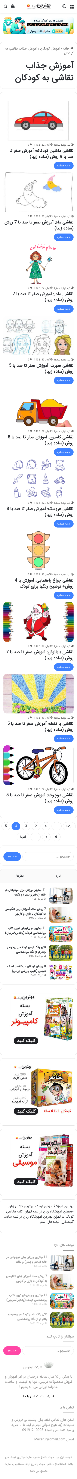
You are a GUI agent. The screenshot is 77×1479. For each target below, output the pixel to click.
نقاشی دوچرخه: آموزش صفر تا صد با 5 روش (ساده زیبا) (40, 798)
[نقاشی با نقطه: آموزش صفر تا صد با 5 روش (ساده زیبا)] (38, 693)
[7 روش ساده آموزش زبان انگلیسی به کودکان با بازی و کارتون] (61, 915)
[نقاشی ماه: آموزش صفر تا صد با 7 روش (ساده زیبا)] (38, 192)
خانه (66, 48)
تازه (58, 875)
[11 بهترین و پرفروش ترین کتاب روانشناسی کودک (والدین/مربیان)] (61, 934)
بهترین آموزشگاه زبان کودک (54, 1206)
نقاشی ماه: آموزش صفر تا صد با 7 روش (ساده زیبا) (39, 225)
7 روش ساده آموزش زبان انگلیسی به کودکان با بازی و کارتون (25, 911)
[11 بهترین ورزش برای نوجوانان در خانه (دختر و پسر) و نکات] (61, 896)
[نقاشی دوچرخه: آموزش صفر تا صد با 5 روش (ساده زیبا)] (38, 765)
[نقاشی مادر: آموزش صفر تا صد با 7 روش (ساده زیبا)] (38, 264)
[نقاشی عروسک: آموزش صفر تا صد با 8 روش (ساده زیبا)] (38, 479)
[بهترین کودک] (38, 6)
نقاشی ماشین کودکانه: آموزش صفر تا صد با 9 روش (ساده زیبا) (41, 153)
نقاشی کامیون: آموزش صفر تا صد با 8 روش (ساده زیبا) (41, 440)
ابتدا (69, 826)
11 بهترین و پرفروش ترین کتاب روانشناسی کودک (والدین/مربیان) (25, 930)
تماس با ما (30, 1396)
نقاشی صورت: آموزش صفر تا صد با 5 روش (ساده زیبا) (41, 368)
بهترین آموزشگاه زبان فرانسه (32, 1216)
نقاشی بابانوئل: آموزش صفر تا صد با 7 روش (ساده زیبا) (40, 655)
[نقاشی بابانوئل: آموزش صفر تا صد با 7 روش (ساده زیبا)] (38, 622)
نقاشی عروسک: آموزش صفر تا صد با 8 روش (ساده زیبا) (40, 511)
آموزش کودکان (50, 48)
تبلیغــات (47, 1396)
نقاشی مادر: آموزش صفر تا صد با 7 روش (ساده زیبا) (43, 297)
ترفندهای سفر (49, 1221)
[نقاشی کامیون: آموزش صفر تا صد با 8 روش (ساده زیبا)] (38, 407)
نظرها (20, 875)
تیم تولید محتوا (62, 145)
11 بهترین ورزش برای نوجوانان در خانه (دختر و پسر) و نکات (25, 892)
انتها (23, 837)
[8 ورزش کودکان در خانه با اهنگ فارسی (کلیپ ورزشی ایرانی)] (61, 972)
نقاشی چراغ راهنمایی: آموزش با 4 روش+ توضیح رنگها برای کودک (44, 583)
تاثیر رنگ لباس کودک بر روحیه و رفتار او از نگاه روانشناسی (26, 949)
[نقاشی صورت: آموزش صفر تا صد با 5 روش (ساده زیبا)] (38, 335)
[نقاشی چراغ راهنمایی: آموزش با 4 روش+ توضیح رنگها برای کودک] (38, 550)
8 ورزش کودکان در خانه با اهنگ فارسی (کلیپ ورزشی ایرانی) (26, 968)
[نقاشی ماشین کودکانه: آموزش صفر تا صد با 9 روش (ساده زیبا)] (38, 120)
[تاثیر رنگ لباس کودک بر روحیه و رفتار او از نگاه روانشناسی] (61, 953)
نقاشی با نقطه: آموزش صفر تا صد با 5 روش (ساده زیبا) (40, 726)
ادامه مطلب (63, 165)
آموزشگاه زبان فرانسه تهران (43, 1211)
